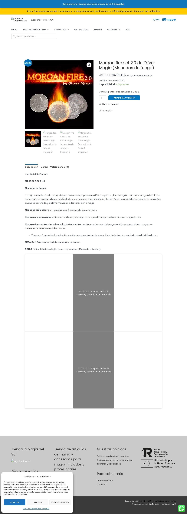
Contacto (102, 484)
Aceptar (14, 502)
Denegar (37, 502)
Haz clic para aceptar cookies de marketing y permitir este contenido (93, 293)
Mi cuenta (112, 29)
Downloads (60, 29)
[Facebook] (168, 20)
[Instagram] (170, 20)
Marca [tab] (44, 167)
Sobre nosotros (105, 480)
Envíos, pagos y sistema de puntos (114, 460)
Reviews (98, 29)
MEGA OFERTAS (81, 29)
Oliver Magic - (106, 110)
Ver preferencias (60, 502)
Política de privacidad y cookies (36, 509)
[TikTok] (173, 20)
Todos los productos (34, 29)
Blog (128, 29)
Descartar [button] (119, 3)
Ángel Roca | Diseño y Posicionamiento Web (157, 501)
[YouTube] (175, 20)
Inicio (14, 29)
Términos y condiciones (109, 463)
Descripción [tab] (31, 167)
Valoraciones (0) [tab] (59, 167)
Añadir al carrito (124, 97)
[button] (89, 64)
